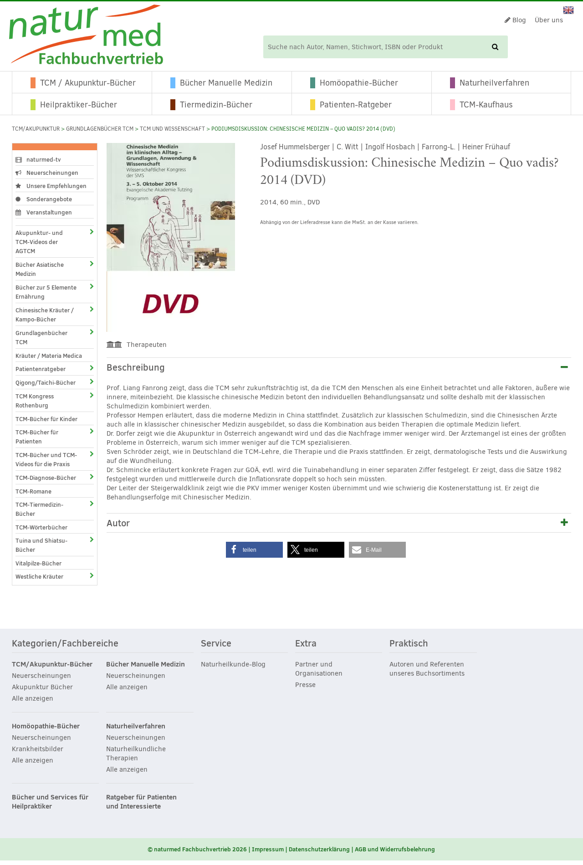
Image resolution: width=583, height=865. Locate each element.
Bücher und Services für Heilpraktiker (50, 802)
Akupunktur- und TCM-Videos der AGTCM (39, 242)
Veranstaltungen (48, 212)
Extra (306, 644)
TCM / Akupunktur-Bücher (88, 82)
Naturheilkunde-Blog (233, 664)
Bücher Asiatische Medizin (39, 269)
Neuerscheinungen (51, 172)
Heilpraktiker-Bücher (78, 104)
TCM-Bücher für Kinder (46, 419)
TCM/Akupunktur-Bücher (52, 664)
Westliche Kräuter (39, 576)
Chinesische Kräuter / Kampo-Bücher (44, 314)
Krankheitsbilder (37, 748)
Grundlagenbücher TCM (99, 128)
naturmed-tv (43, 159)
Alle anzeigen (32, 698)
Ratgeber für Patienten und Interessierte (141, 802)
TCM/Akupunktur (36, 128)
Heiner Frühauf (486, 147)
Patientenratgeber (40, 369)
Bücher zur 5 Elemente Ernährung (46, 291)
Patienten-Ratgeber (356, 104)
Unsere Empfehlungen (56, 186)
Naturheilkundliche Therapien (136, 753)
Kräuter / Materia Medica (48, 355)
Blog (518, 20)
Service (216, 644)
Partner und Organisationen (319, 669)
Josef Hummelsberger (295, 147)
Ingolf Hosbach (390, 147)
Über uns (549, 20)
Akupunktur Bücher (42, 687)
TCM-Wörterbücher (41, 527)
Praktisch (408, 644)
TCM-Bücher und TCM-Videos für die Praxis (46, 459)
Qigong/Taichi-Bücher (45, 382)
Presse (305, 684)
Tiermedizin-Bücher (216, 104)
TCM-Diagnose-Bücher (45, 477)
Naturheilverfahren (494, 82)
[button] (254, 550)
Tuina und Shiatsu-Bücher (41, 545)
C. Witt (347, 147)
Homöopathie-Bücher (359, 82)
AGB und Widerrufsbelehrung (395, 849)
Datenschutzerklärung (319, 849)
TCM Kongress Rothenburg (34, 400)
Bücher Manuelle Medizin (226, 82)
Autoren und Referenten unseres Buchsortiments (427, 669)
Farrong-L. (438, 147)
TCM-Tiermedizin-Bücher (39, 509)
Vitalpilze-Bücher (38, 563)
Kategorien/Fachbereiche (65, 644)
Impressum (268, 849)
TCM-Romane (33, 491)
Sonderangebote (48, 199)
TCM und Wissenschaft (172, 128)
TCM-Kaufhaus (486, 104)
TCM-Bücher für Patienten (36, 436)
